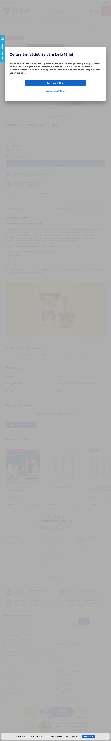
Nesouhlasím (72, 736)
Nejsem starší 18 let (55, 91)
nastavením (50, 736)
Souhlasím (89, 736)
